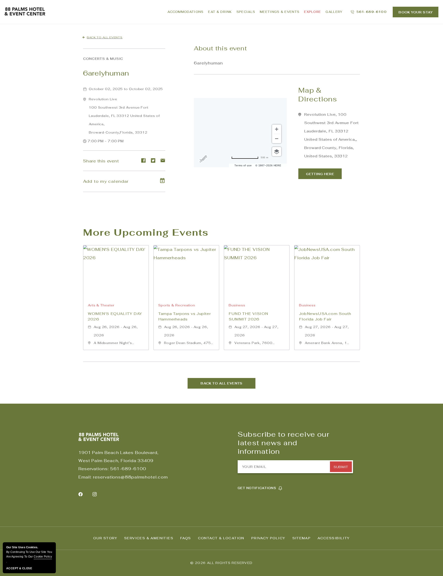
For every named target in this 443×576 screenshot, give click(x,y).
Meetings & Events (279, 12)
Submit (341, 467)
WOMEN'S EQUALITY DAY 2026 (115, 316)
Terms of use (243, 165)
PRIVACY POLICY (268, 538)
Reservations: (93, 468)
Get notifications (257, 488)
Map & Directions (317, 95)
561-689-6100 (128, 468)
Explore (312, 12)
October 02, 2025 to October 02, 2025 (126, 89)
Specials (245, 12)
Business (237, 305)
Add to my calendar (106, 181)
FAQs (185, 538)
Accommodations (186, 12)
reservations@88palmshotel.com (130, 477)
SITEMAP (301, 538)
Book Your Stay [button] (415, 12)
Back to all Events (105, 37)
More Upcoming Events (146, 232)
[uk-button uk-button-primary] (320, 173)
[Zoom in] (276, 129)
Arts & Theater (101, 305)
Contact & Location (221, 538)
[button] (124, 115)
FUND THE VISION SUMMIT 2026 (248, 316)
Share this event (101, 161)
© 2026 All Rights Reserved (221, 563)
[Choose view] (276, 151)
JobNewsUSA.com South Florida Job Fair (325, 316)
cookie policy (43, 556)
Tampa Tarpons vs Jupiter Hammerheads (184, 316)
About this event (220, 48)
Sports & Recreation (176, 305)
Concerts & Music (103, 59)
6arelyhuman (106, 73)
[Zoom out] (276, 138)
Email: (85, 477)
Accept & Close (19, 568)
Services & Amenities (148, 538)
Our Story (105, 538)
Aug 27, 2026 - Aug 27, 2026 (256, 331)
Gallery (334, 12)
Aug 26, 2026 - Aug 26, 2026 (116, 331)
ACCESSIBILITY (333, 538)
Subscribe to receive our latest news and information (283, 443)
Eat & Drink (220, 12)
